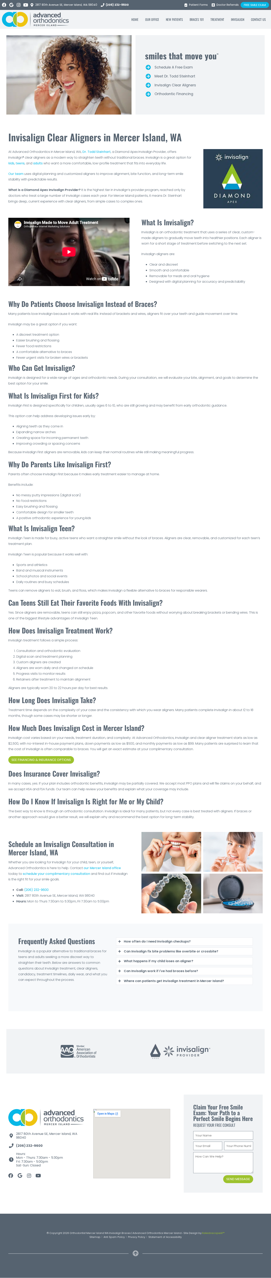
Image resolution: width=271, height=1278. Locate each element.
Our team (15, 174)
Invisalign (237, 19)
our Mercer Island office (102, 868)
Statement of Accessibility (165, 1237)
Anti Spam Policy (114, 1237)
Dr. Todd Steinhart (96, 151)
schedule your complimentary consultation (56, 873)
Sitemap (94, 1237)
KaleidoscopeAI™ (213, 1233)
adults (38, 163)
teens (20, 163)
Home (134, 19)
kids (11, 163)
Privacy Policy (136, 1237)
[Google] (11, 5)
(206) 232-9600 (36, 890)
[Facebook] (4, 5)
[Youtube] (25, 5)
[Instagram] (18, 5)
